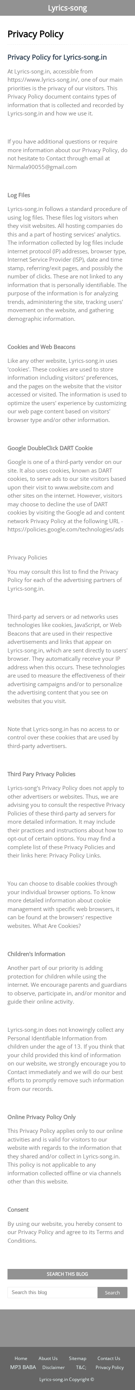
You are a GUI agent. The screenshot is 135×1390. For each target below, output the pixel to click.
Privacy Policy (110, 1367)
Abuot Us (48, 1358)
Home (21, 1358)
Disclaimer (53, 1367)
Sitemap (77, 1358)
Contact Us (109, 1358)
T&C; (81, 1367)
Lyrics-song (67, 8)
